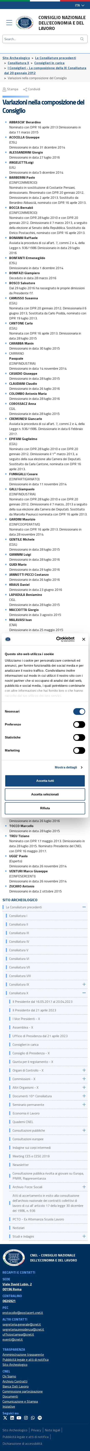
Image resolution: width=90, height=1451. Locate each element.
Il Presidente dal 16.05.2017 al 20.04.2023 (42, 1001)
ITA (78, 5)
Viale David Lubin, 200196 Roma (17, 1287)
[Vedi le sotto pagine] (83, 907)
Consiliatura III (19, 932)
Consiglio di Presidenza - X (31, 1053)
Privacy (36, 1430)
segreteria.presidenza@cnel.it (23, 1329)
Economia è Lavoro (26, 1113)
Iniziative (9, 1406)
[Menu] (9, 23)
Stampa (12, 89)
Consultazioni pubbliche (29, 1130)
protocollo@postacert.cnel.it (23, 1312)
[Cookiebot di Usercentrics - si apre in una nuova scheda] (57, 639)
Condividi (33, 89)
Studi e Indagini (23, 1236)
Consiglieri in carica (49, 62)
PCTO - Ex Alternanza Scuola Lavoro (38, 1219)
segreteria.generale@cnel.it (22, 1324)
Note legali (52, 1430)
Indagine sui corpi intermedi (32, 1147)
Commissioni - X (24, 1078)
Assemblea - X (23, 1027)
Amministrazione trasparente (23, 1354)
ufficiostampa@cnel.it (18, 1334)
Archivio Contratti (15, 1381)
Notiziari (19, 1227)
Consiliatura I (18, 915)
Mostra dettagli (66, 767)
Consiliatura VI (19, 958)
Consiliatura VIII (20, 975)
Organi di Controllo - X (28, 1070)
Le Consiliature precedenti (55, 57)
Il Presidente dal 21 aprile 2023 (34, 1010)
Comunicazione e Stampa (20, 1401)
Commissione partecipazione (23, 1391)
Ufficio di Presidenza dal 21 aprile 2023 (40, 1035)
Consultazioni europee (28, 1138)
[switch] (79, 724)
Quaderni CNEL (23, 1121)
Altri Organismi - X (26, 1087)
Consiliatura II (18, 924)
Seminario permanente (28, 1104)
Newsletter (21, 1164)
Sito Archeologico (16, 57)
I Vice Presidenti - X (26, 1018)
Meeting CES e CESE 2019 (31, 1156)
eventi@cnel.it (13, 1339)
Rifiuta (45, 808)
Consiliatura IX (19, 984)
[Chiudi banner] (83, 639)
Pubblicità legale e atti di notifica (26, 1359)
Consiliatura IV (19, 941)
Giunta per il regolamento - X (33, 1061)
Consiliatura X (18, 62)
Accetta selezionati (45, 794)
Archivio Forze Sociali (27, 1186)
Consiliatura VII (19, 967)
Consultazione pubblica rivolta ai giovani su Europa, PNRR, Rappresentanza (48, 1176)
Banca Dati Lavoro (16, 1386)
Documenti (10, 1396)
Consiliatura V (18, 950)
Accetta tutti (45, 780)
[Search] (82, 39)
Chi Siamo (9, 1376)
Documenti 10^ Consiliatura (32, 1096)
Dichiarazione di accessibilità (22, 1443)
